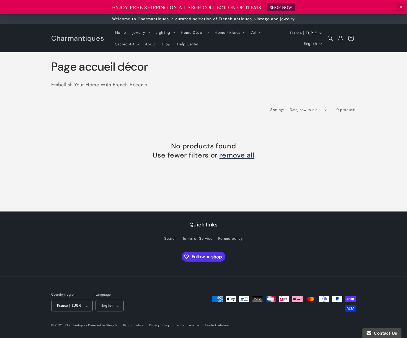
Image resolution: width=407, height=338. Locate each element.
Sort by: (277, 109)
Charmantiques (76, 325)
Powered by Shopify (102, 325)
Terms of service (187, 325)
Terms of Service (197, 238)
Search (170, 238)
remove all (236, 155)
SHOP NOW (281, 7)
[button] (140, 32)
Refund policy (230, 238)
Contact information (219, 325)
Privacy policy (159, 325)
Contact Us (384, 333)
